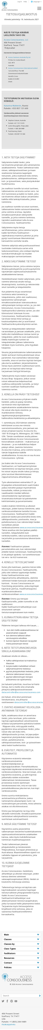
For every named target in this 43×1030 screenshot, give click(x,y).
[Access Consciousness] (5, 5)
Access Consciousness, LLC (16, 39)
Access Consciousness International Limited (22, 68)
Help (25, 2)
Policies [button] (8, 967)
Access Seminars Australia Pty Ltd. (19, 57)
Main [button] (6, 934)
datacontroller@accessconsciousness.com (21, 692)
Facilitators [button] (9, 953)
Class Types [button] (10, 948)
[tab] (21, 934)
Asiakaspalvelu (8, 1024)
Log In (20, 2)
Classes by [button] (9, 944)
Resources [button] (9, 958)
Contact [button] (8, 962)
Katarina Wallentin (12, 105)
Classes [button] (8, 939)
